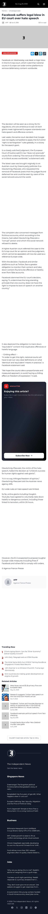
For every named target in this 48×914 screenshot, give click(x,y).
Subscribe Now (23, 455)
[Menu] (44, 4)
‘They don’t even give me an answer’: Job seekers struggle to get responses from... (23, 886)
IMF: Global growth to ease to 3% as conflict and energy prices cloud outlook (23, 837)
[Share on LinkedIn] (40, 53)
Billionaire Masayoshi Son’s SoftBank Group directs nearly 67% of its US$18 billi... (24, 829)
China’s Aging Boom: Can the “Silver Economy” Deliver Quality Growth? (22, 652)
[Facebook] (12, 908)
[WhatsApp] (31, 908)
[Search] (38, 4)
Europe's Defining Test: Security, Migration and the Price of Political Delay (23, 802)
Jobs (9, 862)
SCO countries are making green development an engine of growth (24, 675)
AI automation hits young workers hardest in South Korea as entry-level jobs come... (23, 893)
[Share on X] (36, 53)
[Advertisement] (24, 96)
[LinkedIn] (26, 908)
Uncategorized (14, 11)
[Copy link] (44, 53)
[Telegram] (36, 908)
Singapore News (15, 776)
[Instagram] (22, 908)
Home (4, 11)
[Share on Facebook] (32, 53)
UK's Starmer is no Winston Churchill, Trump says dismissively (24, 669)
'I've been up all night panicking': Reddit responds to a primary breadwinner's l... (22, 878)
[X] (17, 908)
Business (12, 820)
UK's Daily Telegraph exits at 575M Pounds (21, 657)
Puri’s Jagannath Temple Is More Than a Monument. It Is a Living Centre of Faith (22, 810)
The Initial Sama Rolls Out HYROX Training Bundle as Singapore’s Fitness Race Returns (25, 663)
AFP (6, 23)
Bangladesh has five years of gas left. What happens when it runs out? (24, 795)
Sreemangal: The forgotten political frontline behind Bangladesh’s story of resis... (22, 786)
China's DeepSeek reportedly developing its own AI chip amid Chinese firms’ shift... (23, 844)
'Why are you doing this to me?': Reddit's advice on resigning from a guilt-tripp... (23, 871)
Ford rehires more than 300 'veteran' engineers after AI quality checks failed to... (23, 851)
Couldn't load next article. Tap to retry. (24, 738)
